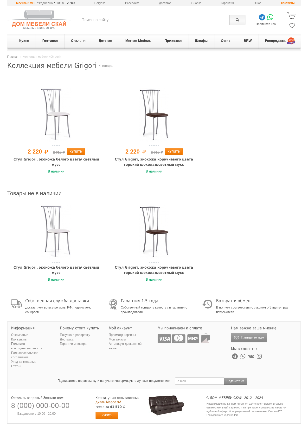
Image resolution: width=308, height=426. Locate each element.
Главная (13, 56)
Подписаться (235, 381)
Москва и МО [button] (25, 3)
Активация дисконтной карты (125, 346)
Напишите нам (252, 337)
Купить (76, 151)
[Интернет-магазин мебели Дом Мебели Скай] (39, 19)
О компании (19, 335)
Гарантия (227, 3)
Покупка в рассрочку (75, 335)
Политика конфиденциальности (26, 346)
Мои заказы (117, 339)
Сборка (196, 3)
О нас (257, 3)
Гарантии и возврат (74, 344)
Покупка (99, 3)
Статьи (16, 366)
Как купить (19, 339)
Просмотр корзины (122, 335)
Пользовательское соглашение (24, 355)
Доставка (165, 3)
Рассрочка (132, 3)
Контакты (288, 3)
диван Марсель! (108, 402)
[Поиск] (237, 20)
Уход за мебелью (23, 362)
